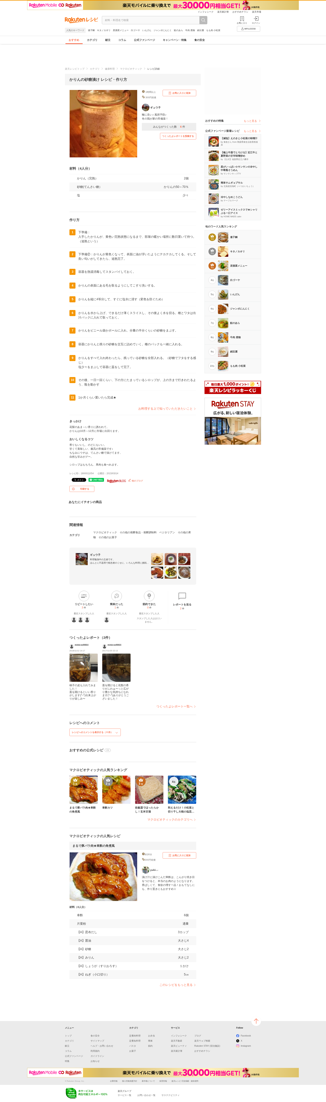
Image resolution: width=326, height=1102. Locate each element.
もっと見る (250, 121)
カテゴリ (92, 39)
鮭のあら (178, 30)
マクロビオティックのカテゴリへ (170, 819)
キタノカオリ (104, 30)
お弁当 (151, 1035)
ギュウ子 (95, 554)
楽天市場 (256, 12)
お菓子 (132, 1051)
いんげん (146, 30)
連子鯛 (91, 30)
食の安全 (199, 39)
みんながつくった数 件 (169, 126)
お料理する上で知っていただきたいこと (165, 408)
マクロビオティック (131, 68)
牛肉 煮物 (190, 30)
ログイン (256, 23)
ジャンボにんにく (163, 30)
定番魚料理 (135, 1041)
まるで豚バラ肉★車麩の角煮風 (93, 845)
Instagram (246, 1046)
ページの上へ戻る (256, 1021)
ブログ (197, 1035)
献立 (108, 39)
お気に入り (242, 23)
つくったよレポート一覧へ (174, 706)
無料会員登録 (250, 29)
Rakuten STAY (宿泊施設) (207, 1046)
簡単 (150, 1041)
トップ (68, 1035)
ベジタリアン (167, 532)
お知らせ (95, 1061)
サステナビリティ (170, 1095)
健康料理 (110, 68)
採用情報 (163, 1081)
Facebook (246, 1035)
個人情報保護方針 (129, 1081)
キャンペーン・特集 (175, 39)
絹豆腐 (200, 30)
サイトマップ (97, 1041)
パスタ (132, 1046)
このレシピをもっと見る (176, 984)
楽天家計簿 (223, 12)
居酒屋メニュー (121, 30)
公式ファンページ (144, 39)
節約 (150, 1046)
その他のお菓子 (107, 537)
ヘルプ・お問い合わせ (102, 1046)
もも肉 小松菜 (213, 30)
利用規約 (95, 1051)
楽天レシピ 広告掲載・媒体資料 (184, 1081)
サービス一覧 (124, 1095)
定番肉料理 (135, 1035)
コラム (122, 39)
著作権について (148, 1081)
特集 (67, 1061)
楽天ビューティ (179, 1046)
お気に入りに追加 (181, 93)
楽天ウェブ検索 (202, 1041)
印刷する (84, 489)
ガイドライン (97, 1056)
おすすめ (74, 39)
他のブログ (137, 480)
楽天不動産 (176, 1041)
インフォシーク (206, 12)
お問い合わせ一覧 (146, 1095)
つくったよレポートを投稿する (178, 136)
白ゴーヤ (135, 30)
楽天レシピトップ (75, 68)
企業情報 (114, 1081)
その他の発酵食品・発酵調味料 (138, 532)
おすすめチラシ (240, 12)
